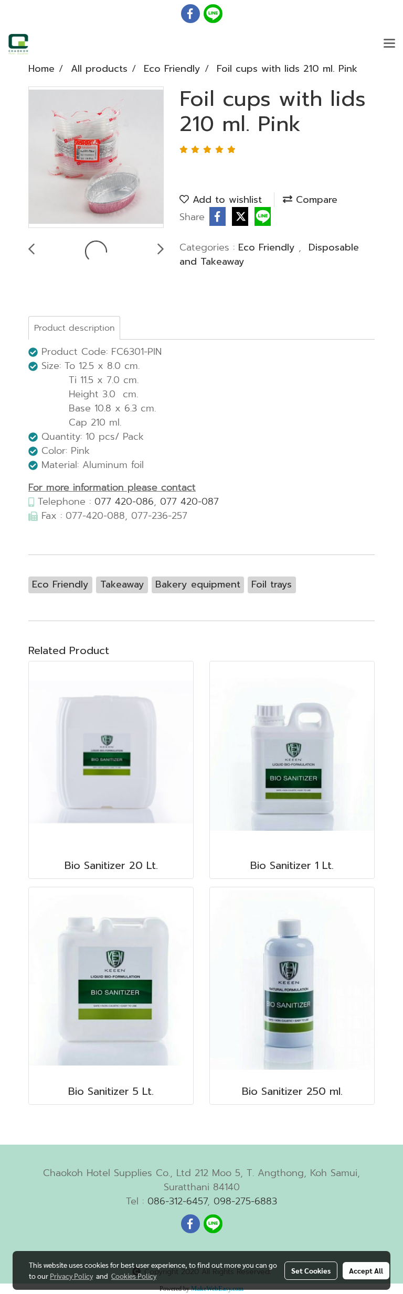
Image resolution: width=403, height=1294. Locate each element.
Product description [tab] (74, 328)
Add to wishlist (225, 199)
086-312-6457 (177, 1201)
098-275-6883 (245, 1201)
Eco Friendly (268, 247)
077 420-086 (124, 501)
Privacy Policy (71, 1275)
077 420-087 (189, 501)
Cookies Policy (133, 1275)
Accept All (366, 1270)
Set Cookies (311, 1270)
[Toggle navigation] (389, 44)
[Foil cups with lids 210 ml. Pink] (96, 158)
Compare (314, 199)
